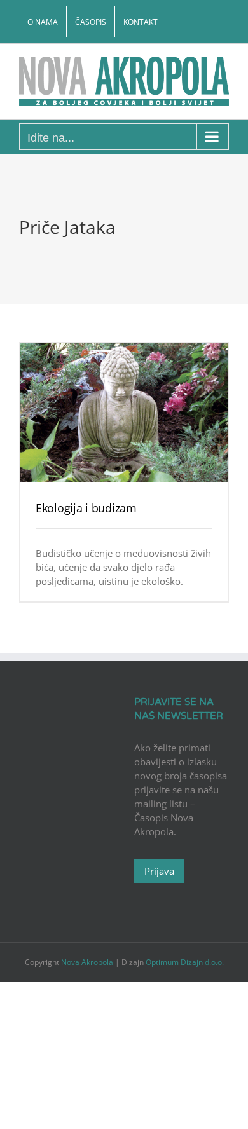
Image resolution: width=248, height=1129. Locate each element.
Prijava (159, 871)
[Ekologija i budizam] (124, 412)
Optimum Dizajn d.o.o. (185, 962)
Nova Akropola (88, 962)
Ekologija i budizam (86, 508)
